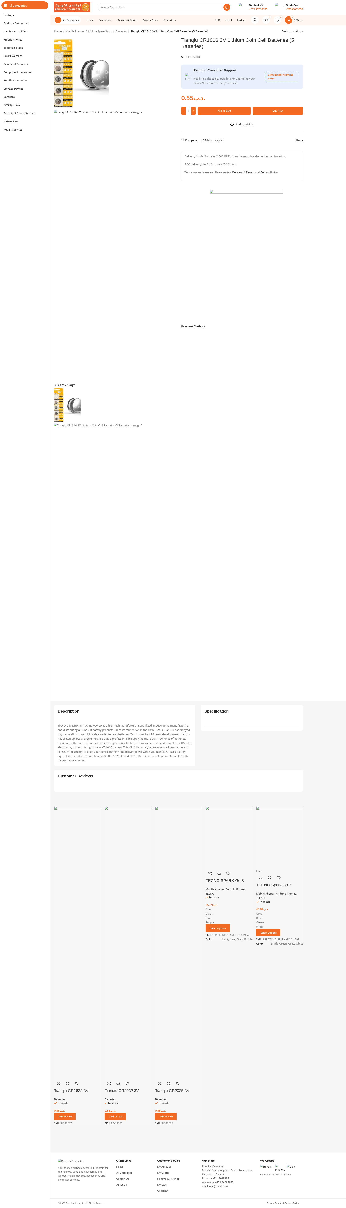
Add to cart (224, 110)
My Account (164, 1166)
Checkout (162, 1190)
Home (58, 31)
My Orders (163, 1172)
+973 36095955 (224, 1182)
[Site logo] (72, 7)
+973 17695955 (220, 1178)
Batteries (121, 31)
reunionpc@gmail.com (215, 1186)
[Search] (226, 7)
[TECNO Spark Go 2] (279, 837)
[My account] (254, 20)
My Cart (161, 1184)
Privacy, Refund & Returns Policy (283, 1203)
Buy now (278, 110)
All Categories (124, 1172)
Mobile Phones (75, 31)
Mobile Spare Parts (100, 31)
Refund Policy (269, 172)
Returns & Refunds (168, 1178)
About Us (121, 1184)
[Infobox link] (252, 7)
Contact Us (122, 1178)
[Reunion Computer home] (84, 1161)
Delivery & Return (243, 172)
